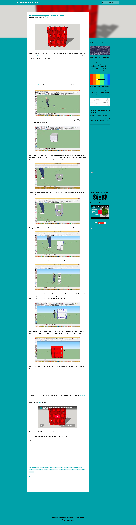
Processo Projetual (63, 469)
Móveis (46, 469)
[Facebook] (94, 196)
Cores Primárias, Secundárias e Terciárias (99, 86)
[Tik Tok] (105, 196)
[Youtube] (100, 196)
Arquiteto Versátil (28, 2)
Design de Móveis (58, 467)
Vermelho (78, 469)
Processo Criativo (53, 469)
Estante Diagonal (68, 467)
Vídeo (83, 469)
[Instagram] (97, 196)
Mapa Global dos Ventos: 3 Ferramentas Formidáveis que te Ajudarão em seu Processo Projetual (99, 60)
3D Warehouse (35, 467)
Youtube (31, 471)
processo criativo (35, 84)
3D (30, 467)
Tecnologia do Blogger (69, 520)
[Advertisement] (57, 71)
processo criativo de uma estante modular (41, 56)
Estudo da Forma (39, 469)
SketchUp (72, 469)
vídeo (39, 402)
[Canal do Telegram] (100, 199)
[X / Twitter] (94, 199)
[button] (30, 20)
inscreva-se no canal (62, 432)
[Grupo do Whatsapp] (103, 199)
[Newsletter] (105, 199)
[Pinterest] (103, 196)
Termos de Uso (56, 517)
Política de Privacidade (67, 517)
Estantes (31, 469)
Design (51, 467)
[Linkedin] (97, 199)
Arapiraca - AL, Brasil (37, 473)
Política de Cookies (79, 517)
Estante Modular (78, 467)
